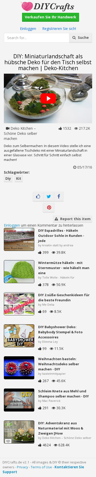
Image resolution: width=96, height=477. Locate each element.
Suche (82, 37)
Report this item (74, 218)
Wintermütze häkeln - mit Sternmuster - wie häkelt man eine (63, 267)
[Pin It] (49, 208)
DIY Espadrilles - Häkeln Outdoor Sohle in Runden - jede (61, 235)
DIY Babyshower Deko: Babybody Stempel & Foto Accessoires (60, 332)
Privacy (22, 467)
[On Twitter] (48, 197)
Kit (18, 178)
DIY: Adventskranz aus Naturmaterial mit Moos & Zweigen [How (60, 428)
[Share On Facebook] (58, 197)
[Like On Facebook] (38, 197)
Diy (8, 178)
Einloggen (28, 28)
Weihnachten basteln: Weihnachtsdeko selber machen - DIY (58, 364)
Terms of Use (41, 467)
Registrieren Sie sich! (59, 28)
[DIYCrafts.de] (48, 6)
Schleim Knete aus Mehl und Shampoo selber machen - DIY (63, 393)
